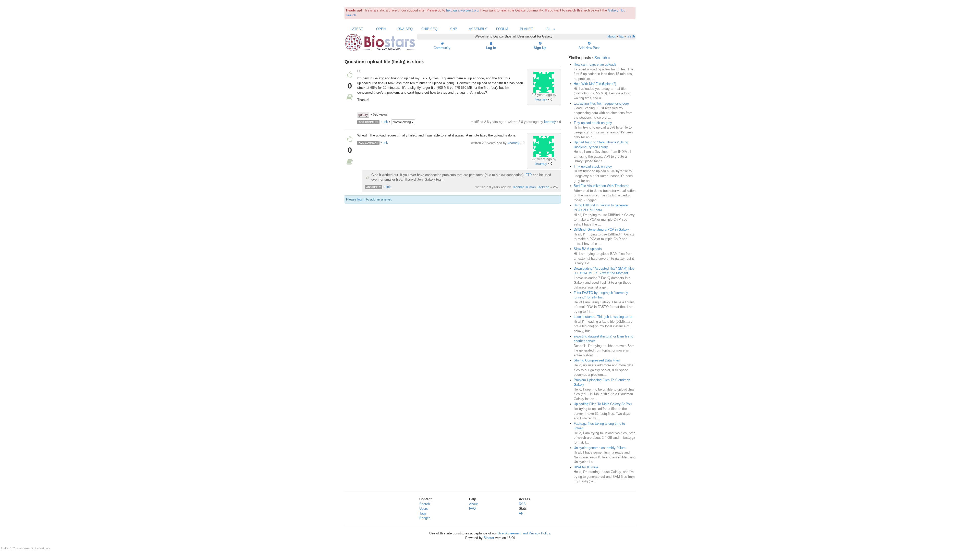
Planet (526, 29)
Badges (425, 518)
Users (423, 508)
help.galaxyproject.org (462, 10)
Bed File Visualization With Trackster (601, 186)
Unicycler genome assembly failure (600, 448)
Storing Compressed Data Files (597, 360)
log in (361, 199)
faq (621, 36)
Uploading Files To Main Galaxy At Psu (603, 404)
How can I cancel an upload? (595, 64)
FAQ (472, 508)
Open (381, 29)
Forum (502, 29)
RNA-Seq (405, 29)
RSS (522, 504)
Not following (402, 122)
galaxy (363, 115)
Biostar (489, 538)
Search (424, 504)
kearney (541, 99)
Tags (422, 513)
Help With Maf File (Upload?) (595, 84)
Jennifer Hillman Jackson (530, 187)
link (385, 122)
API (521, 513)
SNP (453, 29)
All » (550, 29)
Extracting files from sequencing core (601, 103)
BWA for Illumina (586, 467)
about (611, 36)
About (473, 504)
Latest (356, 29)
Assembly (478, 29)
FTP (528, 175)
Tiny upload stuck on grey (593, 123)
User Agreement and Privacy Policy (524, 533)
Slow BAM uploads (588, 249)
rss (629, 36)
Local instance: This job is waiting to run (603, 317)
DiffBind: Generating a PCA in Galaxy (601, 229)
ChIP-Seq (429, 29)
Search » (602, 57)
